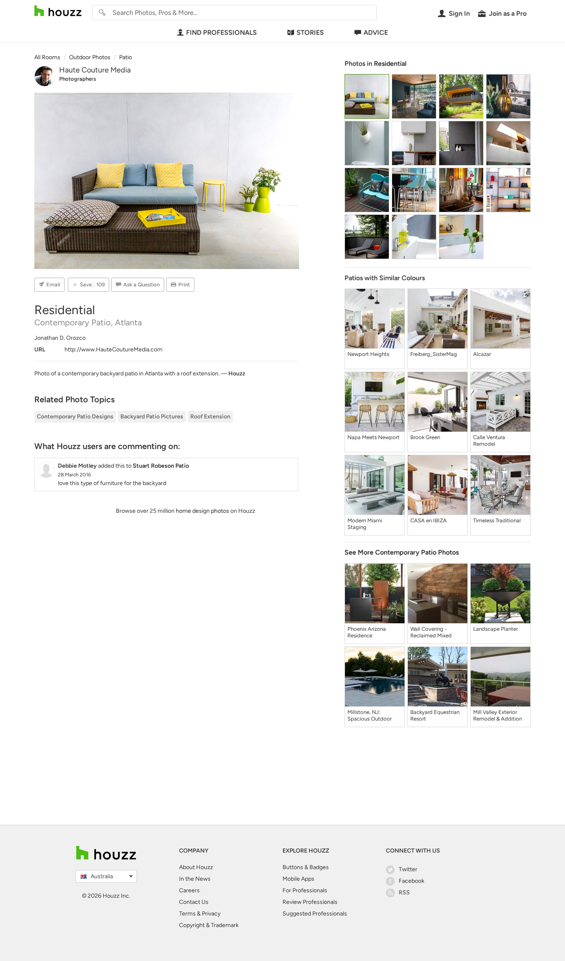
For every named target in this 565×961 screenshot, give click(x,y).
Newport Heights (368, 354)
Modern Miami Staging (364, 523)
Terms (187, 913)
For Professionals (304, 890)
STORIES (310, 32)
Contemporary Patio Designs (75, 416)
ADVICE (376, 32)
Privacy (211, 913)
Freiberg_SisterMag (433, 354)
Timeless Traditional (497, 520)
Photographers (77, 79)
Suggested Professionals (314, 913)
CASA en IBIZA (428, 520)
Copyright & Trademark (209, 925)
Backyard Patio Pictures (151, 416)
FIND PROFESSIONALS (221, 32)
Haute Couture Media (95, 69)
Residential (390, 63)
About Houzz (196, 867)
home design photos (202, 510)
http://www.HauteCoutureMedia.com (114, 349)
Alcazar (482, 354)
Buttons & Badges (305, 867)
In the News (195, 878)
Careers (189, 890)
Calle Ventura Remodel (489, 440)
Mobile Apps (298, 878)
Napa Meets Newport (373, 437)
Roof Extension (210, 416)
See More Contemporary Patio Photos (402, 552)
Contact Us (193, 902)
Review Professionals (310, 902)
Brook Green (425, 437)
